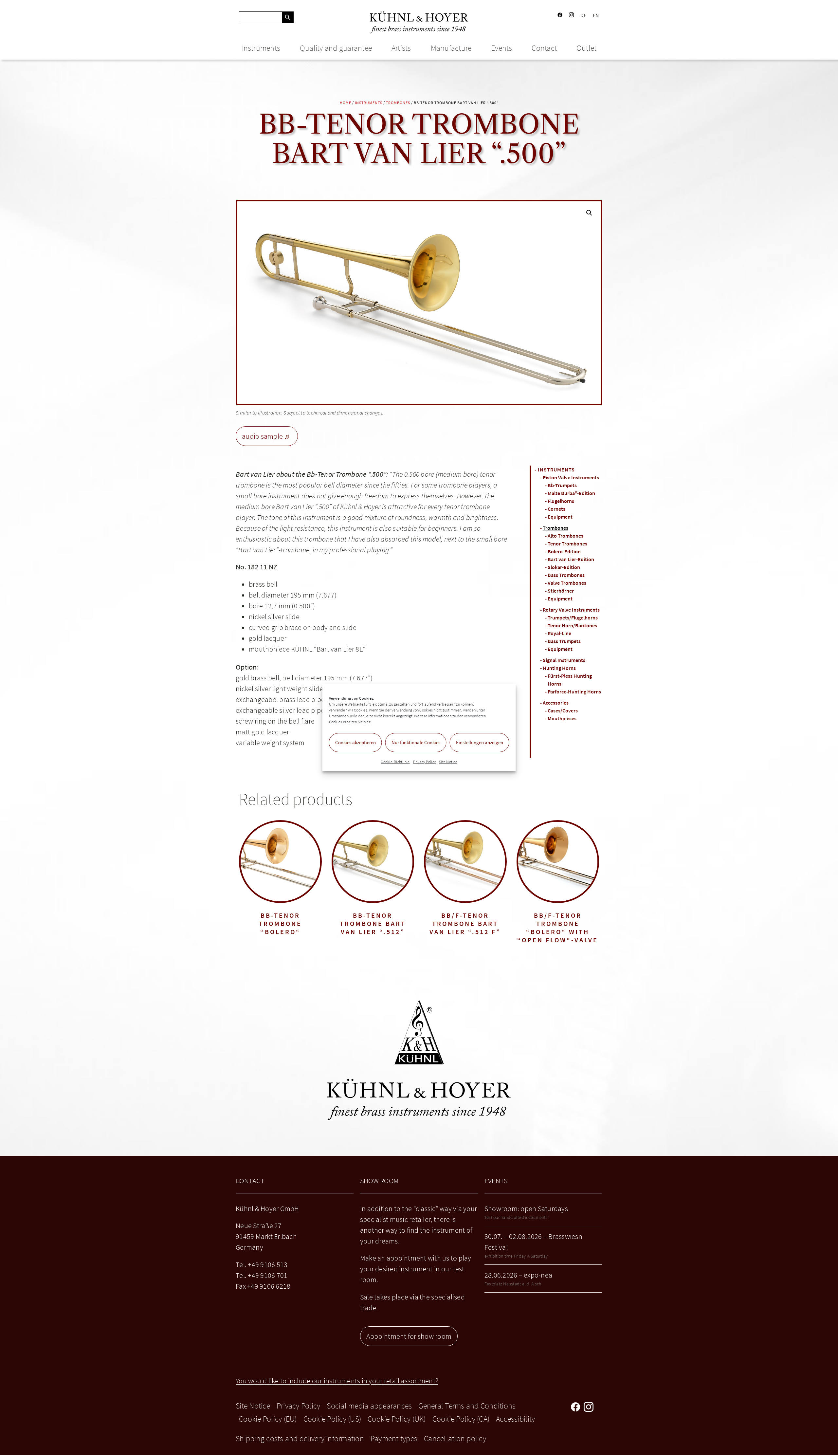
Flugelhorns (561, 501)
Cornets (556, 509)
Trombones (398, 102)
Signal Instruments (564, 660)
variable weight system (270, 742)
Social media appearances (369, 1406)
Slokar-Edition (564, 567)
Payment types (394, 1438)
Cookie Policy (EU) (268, 1419)
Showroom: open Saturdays (526, 1208)
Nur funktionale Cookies (416, 742)
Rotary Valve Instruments (571, 609)
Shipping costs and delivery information (300, 1438)
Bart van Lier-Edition (571, 559)
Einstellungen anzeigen (479, 742)
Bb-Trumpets (562, 485)
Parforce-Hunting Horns (574, 691)
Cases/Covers (563, 710)
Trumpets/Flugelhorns (573, 617)
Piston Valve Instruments (571, 477)
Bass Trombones (566, 575)
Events (501, 48)
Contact (544, 48)
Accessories (556, 702)
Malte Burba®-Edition (571, 493)
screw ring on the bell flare (275, 721)
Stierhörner (561, 590)
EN (596, 15)
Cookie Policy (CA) (461, 1419)
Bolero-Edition (564, 551)
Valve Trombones (567, 583)
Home (345, 102)
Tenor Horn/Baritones (572, 625)
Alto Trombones (565, 535)
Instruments (260, 48)
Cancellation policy (455, 1438)
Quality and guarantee (336, 48)
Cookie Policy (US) (332, 1419)
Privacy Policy (424, 761)
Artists (401, 48)
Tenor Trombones (567, 543)
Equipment (560, 516)
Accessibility (515, 1419)
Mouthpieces (562, 718)
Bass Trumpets (564, 641)
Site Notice (448, 761)
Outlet (586, 48)
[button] (589, 213)
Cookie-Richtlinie (395, 761)
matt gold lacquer (262, 731)
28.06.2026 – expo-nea (518, 1275)
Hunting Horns (559, 668)
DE (583, 15)
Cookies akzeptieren (355, 742)
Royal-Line (559, 633)
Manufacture (451, 48)
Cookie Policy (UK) (397, 1419)
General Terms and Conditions (467, 1406)
